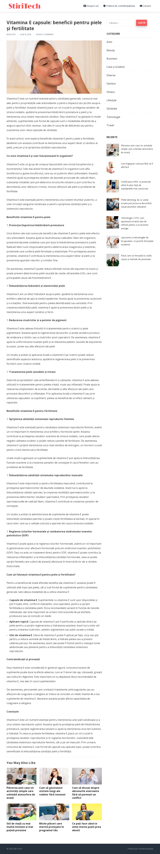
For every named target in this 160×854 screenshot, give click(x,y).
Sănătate (112, 108)
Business (112, 58)
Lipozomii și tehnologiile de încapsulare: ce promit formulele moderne (137, 241)
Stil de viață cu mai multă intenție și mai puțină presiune (20, 827)
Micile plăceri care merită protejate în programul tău (51, 827)
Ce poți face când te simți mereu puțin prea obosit (86, 827)
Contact (146, 5)
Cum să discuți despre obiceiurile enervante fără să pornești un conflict (85, 793)
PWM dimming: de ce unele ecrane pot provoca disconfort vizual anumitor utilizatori (136, 203)
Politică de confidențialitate (120, 5)
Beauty (111, 50)
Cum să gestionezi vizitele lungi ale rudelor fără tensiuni (52, 791)
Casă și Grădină (116, 67)
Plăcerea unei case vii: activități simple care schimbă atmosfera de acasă (21, 793)
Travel (110, 125)
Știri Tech (18, 848)
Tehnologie (113, 117)
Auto (109, 42)
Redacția (11, 34)
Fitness (111, 92)
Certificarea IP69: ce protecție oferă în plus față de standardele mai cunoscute (136, 185)
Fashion (111, 83)
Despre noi (92, 5)
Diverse (111, 75)
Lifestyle (111, 100)
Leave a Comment (45, 34)
